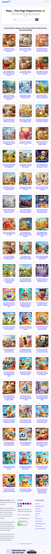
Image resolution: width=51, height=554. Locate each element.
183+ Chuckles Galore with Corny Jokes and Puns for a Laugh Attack (42, 96)
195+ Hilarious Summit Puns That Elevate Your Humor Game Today (42, 421)
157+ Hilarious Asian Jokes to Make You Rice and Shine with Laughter (25, 257)
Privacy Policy (38, 526)
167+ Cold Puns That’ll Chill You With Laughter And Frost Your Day (25, 96)
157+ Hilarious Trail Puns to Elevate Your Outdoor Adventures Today (25, 373)
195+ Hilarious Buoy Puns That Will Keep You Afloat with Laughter (25, 468)
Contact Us (37, 508)
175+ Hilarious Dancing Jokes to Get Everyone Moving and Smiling (42, 211)
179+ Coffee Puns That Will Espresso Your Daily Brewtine (25, 73)
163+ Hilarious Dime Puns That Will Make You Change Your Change (9, 351)
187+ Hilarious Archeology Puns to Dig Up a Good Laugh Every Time (42, 468)
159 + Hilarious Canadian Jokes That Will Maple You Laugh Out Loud (42, 257)
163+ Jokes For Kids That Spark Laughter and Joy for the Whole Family (25, 120)
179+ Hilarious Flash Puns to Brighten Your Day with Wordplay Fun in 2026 (9, 421)
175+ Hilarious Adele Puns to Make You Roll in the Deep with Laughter (42, 280)
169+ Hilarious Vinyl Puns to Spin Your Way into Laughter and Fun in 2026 (9, 490)
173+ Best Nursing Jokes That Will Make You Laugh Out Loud (25, 188)
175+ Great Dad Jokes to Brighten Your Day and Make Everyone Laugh (9, 120)
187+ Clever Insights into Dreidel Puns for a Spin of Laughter (25, 328)
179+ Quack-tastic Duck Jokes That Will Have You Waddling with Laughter (25, 280)
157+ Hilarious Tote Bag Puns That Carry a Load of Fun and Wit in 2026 (25, 490)
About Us (37, 503)
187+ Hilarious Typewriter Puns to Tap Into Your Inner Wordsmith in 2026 (42, 351)
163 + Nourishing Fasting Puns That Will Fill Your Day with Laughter (25, 444)
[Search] (36, 19)
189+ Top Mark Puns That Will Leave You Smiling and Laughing (42, 188)
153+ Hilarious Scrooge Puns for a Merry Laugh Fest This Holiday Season (25, 421)
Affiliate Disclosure (39, 506)
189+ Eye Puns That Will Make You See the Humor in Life (25, 50)
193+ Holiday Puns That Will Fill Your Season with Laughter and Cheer (42, 73)
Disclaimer (37, 513)
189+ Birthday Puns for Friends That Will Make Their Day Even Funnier (42, 50)
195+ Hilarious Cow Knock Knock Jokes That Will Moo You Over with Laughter (42, 120)
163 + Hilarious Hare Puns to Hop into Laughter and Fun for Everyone (9, 328)
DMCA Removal (38, 518)
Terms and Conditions (40, 528)
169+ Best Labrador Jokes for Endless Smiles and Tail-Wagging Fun (9, 166)
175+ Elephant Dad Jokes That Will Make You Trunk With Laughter (25, 166)
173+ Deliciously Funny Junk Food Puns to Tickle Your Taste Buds (42, 373)
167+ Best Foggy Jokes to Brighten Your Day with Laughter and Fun (9, 211)
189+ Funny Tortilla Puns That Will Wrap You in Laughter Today (42, 143)
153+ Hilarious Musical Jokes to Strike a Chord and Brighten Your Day (42, 166)
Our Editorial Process (40, 523)
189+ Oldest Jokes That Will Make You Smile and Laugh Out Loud (9, 188)
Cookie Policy (38, 511)
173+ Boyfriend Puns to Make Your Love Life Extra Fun (25, 143)
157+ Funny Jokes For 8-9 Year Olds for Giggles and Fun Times (9, 233)
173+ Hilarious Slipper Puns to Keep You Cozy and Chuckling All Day (8, 444)
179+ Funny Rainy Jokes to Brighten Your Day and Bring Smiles (9, 143)
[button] (44, 1)
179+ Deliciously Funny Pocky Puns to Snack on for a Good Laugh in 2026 (25, 351)
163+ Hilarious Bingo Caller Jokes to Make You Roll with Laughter (9, 257)
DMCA (36, 516)
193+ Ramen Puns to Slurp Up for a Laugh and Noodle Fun (9, 50)
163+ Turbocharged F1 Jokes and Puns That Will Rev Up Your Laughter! (25, 211)
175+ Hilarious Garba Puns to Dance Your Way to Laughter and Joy (42, 328)
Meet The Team (38, 521)
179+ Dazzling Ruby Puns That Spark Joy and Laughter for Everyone (42, 304)
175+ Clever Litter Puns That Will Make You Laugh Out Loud (9, 468)
